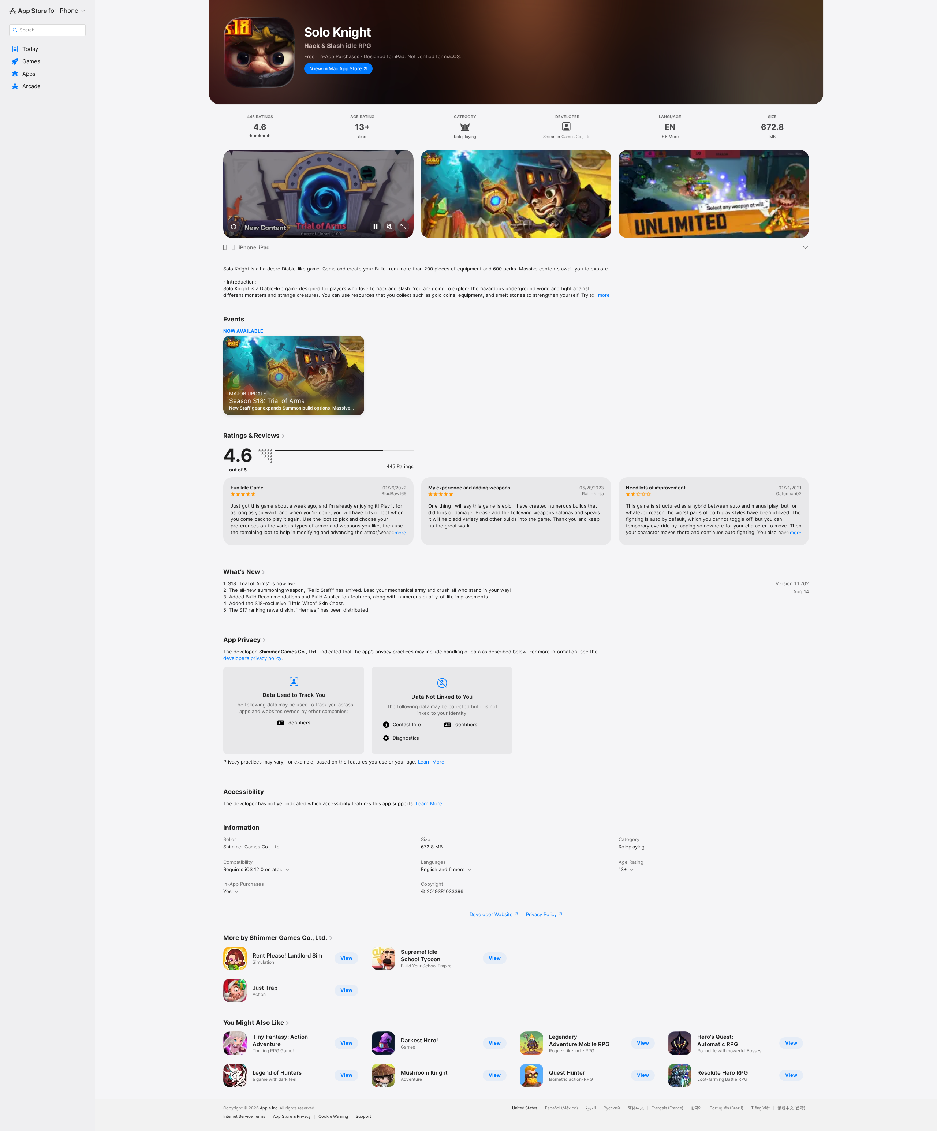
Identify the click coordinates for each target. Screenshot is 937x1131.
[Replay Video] (233, 227)
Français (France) (667, 1108)
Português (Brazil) (726, 1108)
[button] (47, 49)
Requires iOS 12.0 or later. (253, 869)
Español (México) (561, 1108)
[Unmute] (389, 227)
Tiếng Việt (760, 1108)
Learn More (431, 762)
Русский (612, 1108)
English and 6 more (443, 869)
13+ (623, 869)
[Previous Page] (216, 194)
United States (524, 1108)
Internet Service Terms (244, 1117)
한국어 (696, 1108)
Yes (227, 891)
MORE (400, 532)
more (604, 295)
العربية (591, 1108)
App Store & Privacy (292, 1117)
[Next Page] (816, 194)
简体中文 (636, 1108)
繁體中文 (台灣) (791, 1108)
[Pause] (375, 227)
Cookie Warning (333, 1117)
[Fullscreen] (403, 227)
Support (363, 1117)
